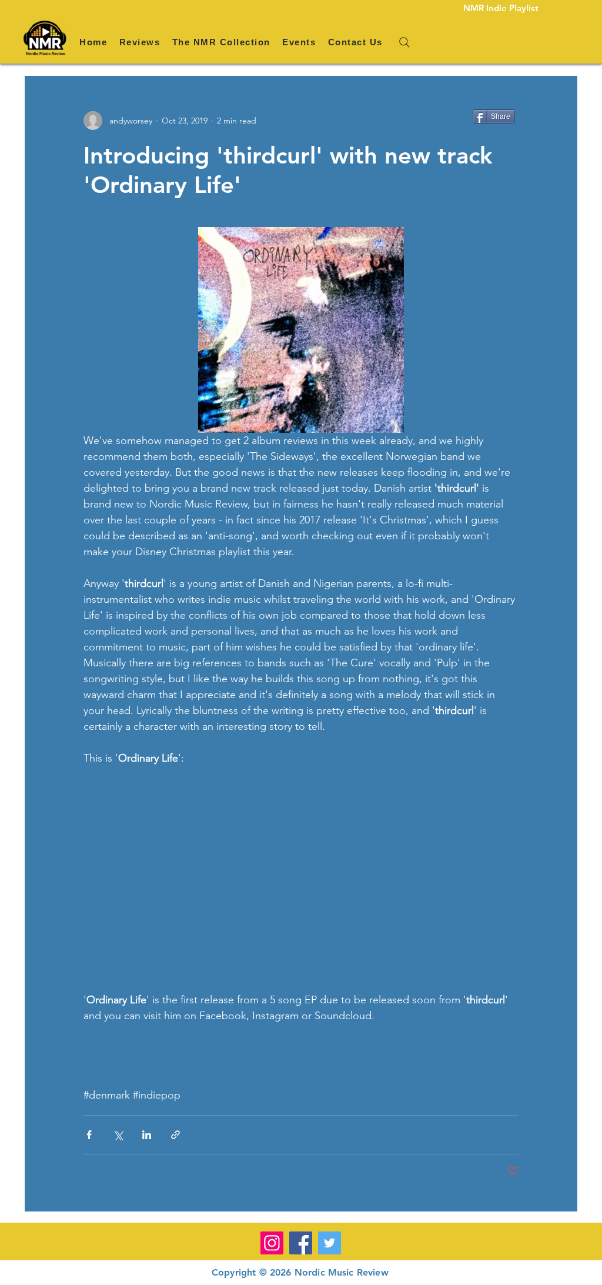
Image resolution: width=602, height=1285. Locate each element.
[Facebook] (300, 1242)
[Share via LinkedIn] (146, 1134)
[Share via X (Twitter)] (117, 1134)
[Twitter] (329, 1242)
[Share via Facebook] (89, 1134)
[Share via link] (175, 1134)
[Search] (404, 42)
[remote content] (301, 879)
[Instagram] (271, 1242)
